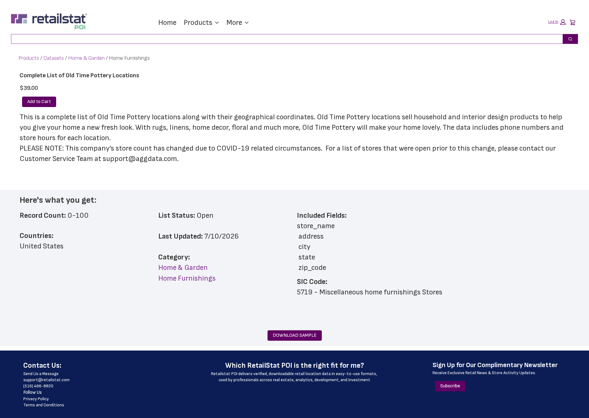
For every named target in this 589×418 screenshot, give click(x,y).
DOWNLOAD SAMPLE (295, 335)
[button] (557, 22)
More (234, 22)
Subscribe (450, 386)
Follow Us (32, 392)
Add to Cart (39, 102)
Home (167, 22)
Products (198, 22)
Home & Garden (86, 58)
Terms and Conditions (43, 405)
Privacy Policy (36, 398)
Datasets (53, 58)
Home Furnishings (187, 278)
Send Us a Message (41, 373)
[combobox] (284, 39)
